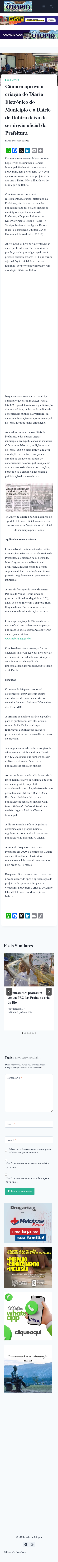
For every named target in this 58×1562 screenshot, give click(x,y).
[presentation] (29, 969)
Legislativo (12, 79)
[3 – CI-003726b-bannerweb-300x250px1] (28, 1267)
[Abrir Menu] (44, 6)
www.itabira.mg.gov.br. (18, 638)
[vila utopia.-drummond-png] (28, 1369)
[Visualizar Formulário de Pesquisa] (51, 6)
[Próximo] (49, 992)
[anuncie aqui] (29, 38)
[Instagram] (32, 1544)
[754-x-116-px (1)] (29, 23)
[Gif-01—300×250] (28, 1223)
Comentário (14, 1078)
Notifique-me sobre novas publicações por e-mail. (27, 1180)
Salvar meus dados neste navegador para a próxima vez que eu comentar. (30, 1151)
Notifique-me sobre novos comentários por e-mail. (27, 1165)
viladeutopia (17, 1008)
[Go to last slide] (9, 992)
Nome (11, 1124)
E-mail (11, 1140)
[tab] (22, 1033)
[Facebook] (26, 1544)
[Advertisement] (29, 306)
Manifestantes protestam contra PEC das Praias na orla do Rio (29, 997)
